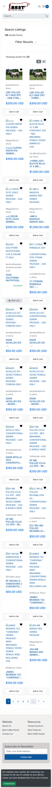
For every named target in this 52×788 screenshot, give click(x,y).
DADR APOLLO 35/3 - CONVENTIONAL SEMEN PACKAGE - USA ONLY (14, 464)
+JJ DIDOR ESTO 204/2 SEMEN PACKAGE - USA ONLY (12, 222)
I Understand (9, 784)
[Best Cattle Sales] (19, 6)
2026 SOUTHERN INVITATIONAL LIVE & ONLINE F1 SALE (14, 280)
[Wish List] (21, 70)
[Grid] (38, 61)
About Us (6, 726)
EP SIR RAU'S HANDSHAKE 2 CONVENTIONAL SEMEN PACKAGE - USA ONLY (14, 587)
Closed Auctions (35, 726)
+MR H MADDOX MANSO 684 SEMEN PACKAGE (36, 222)
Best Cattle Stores (10, 730)
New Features (34, 730)
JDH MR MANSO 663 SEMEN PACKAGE (36, 653)
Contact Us (7, 734)
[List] (44, 61)
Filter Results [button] (24, 42)
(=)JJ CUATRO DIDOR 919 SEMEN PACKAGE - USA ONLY (14, 153)
